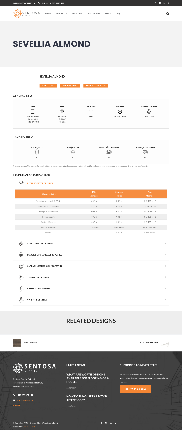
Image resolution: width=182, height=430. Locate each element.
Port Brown (30, 342)
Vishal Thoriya (29, 427)
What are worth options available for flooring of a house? (87, 378)
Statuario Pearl (149, 342)
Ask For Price (70, 86)
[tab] (91, 183)
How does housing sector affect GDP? (86, 398)
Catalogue (48, 86)
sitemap (17, 405)
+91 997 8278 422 (24, 395)
